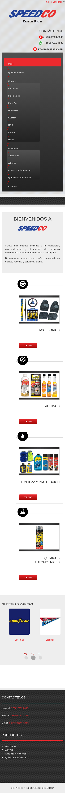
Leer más (19, 640)
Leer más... (28, 345)
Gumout (12, 118)
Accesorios (14, 156)
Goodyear (13, 110)
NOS (10, 125)
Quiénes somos (16, 72)
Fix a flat (12, 103)
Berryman (13, 88)
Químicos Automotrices (20, 178)
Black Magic (14, 96)
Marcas (12, 81)
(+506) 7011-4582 (53, 42)
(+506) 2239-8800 (53, 37)
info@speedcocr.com (50, 48)
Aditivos (12, 163)
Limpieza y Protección (19, 170)
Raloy (11, 140)
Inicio (11, 64)
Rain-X (11, 132)
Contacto (12, 186)
